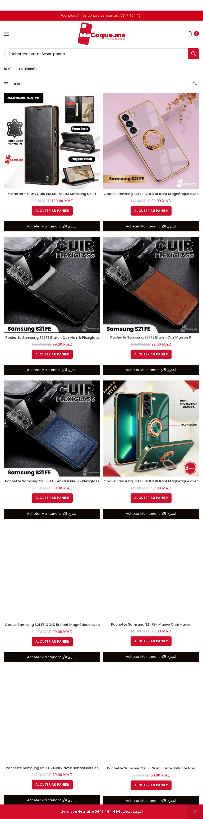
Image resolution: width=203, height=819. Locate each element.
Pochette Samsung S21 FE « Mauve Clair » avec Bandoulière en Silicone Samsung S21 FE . (151, 627)
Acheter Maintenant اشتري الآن (52, 226)
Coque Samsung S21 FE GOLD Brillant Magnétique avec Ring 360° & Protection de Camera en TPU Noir (52, 627)
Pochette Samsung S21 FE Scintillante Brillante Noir (151, 768)
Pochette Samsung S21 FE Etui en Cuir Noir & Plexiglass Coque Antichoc (52, 340)
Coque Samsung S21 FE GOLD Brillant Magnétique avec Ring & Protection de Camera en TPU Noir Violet (151, 196)
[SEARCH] (193, 53)
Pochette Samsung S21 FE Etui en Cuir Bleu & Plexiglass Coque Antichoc (52, 483)
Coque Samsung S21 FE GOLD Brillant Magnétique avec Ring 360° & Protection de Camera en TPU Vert (151, 483)
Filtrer (15, 84)
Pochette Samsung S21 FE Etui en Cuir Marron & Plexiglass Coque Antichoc (151, 340)
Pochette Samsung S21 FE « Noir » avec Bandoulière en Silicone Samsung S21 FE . (52, 770)
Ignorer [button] (195, 811)
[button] (52, 211)
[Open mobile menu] (6, 33)
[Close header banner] (196, 5)
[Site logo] (101, 33)
